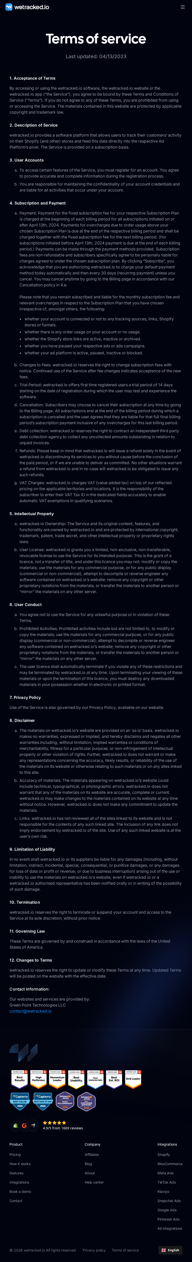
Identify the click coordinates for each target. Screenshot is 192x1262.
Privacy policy (94, 1250)
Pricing (15, 1154)
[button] (183, 7)
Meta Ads (166, 1173)
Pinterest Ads (169, 1219)
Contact (16, 1201)
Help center (94, 1182)
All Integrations (170, 1228)
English (173, 1250)
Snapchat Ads (169, 1201)
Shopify (164, 1154)
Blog (88, 1164)
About (90, 1173)
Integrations (19, 1182)
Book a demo (20, 1191)
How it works (20, 1164)
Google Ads (167, 1210)
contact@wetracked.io (31, 1011)
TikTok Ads (167, 1182)
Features (17, 1173)
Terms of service (125, 1250)
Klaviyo (163, 1191)
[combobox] (170, 1250)
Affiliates (92, 1154)
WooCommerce (170, 1164)
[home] (27, 7)
